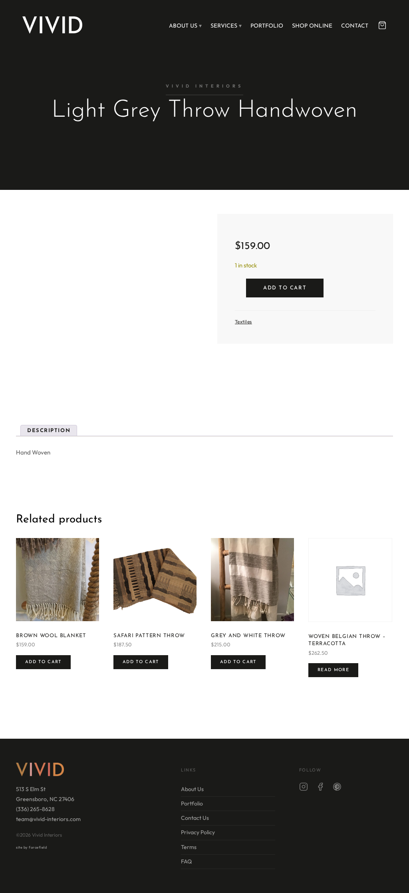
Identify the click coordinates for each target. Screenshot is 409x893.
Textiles (243, 322)
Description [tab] (48, 430)
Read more (333, 670)
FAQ (186, 861)
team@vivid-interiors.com (48, 819)
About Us (183, 26)
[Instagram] (303, 788)
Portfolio (266, 26)
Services (223, 26)
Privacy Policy (198, 832)
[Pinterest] (337, 788)
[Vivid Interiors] (52, 24)
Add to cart (284, 288)
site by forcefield (31, 847)
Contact (354, 26)
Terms (189, 847)
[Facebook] (320, 788)
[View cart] (382, 25)
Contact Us (195, 817)
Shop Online (312, 26)
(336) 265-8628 (35, 809)
